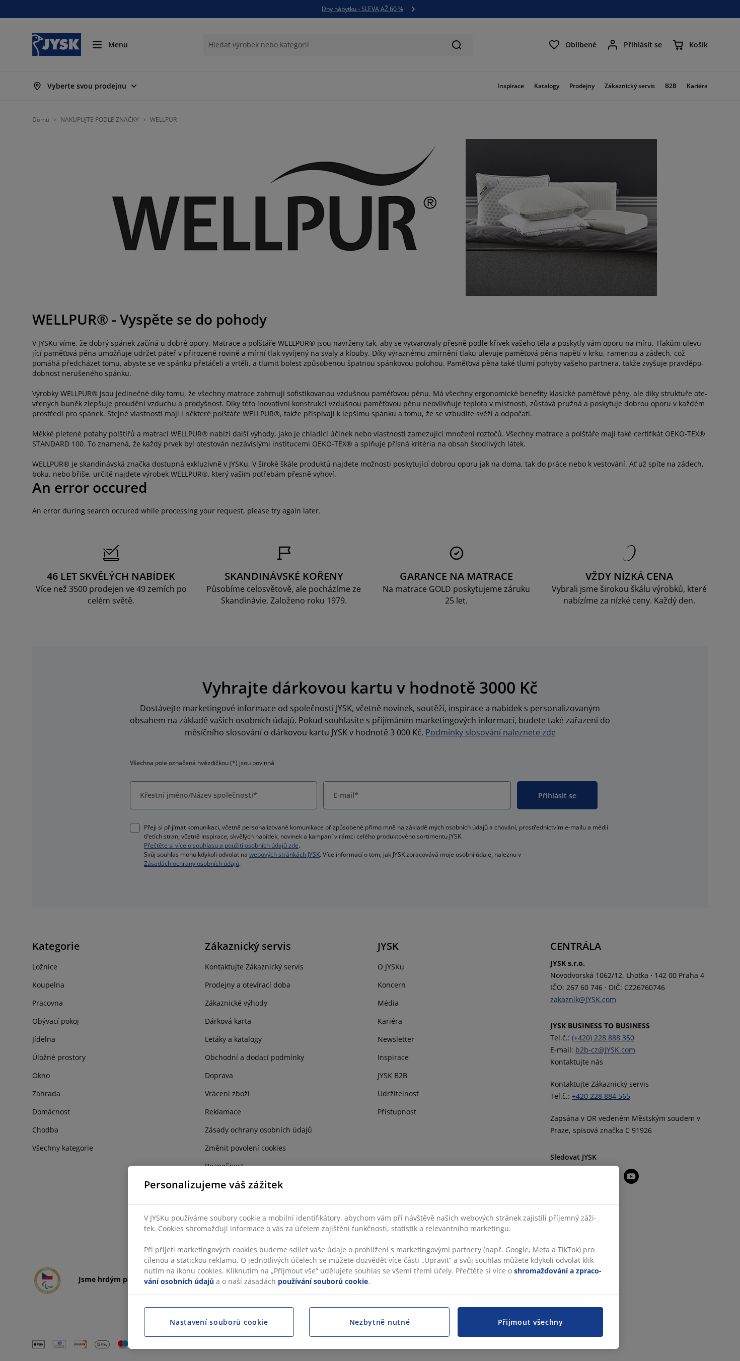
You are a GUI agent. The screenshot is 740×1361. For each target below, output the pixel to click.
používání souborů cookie (323, 1281)
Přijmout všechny (530, 1322)
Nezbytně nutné (379, 1322)
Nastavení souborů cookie (219, 1322)
